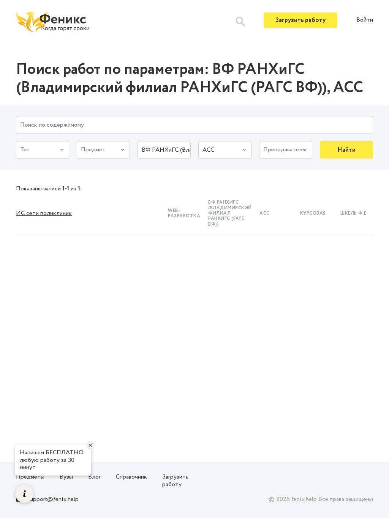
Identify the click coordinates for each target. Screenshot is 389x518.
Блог (94, 476)
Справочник (131, 476)
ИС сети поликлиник (44, 213)
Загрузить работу (300, 20)
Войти (364, 20)
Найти (346, 150)
